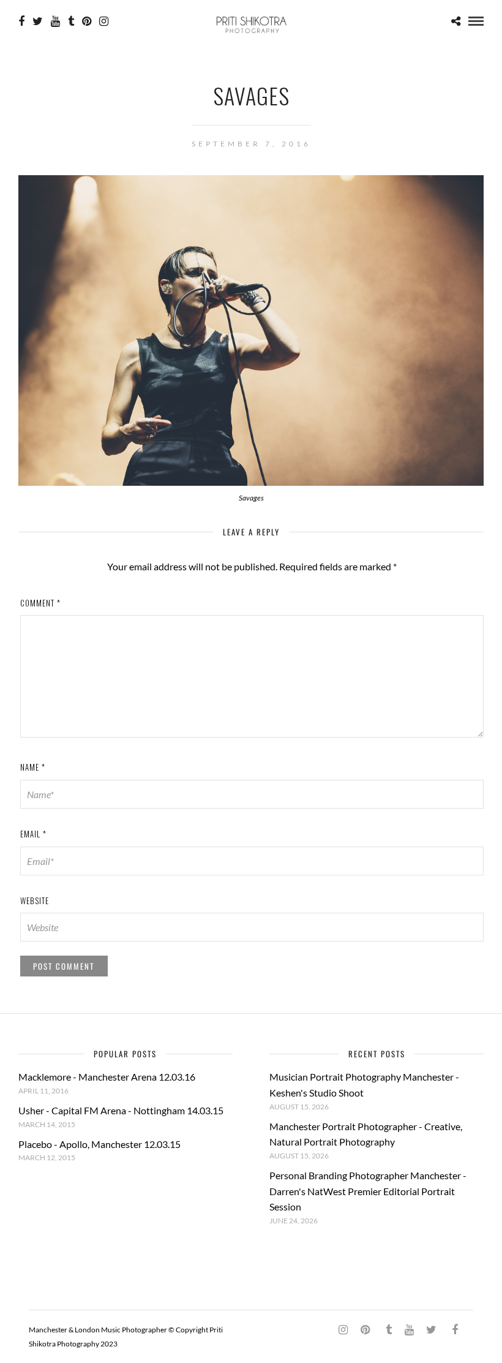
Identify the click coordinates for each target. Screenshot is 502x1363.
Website (34, 900)
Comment (40, 603)
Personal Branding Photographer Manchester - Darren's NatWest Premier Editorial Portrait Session (367, 1190)
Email (33, 834)
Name (32, 767)
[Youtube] (55, 21)
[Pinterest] (86, 21)
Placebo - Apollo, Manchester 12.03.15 (99, 1144)
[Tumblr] (71, 21)
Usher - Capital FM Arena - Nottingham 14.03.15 (120, 1110)
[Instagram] (103, 21)
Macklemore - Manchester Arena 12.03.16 (106, 1076)
